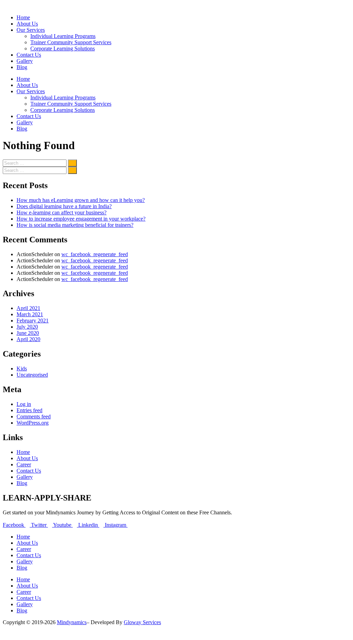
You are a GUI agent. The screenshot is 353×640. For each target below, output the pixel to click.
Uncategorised (32, 375)
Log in (24, 404)
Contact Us (29, 55)
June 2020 (28, 333)
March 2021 (30, 314)
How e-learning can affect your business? (62, 212)
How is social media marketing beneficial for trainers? (75, 225)
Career (24, 464)
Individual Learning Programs (62, 36)
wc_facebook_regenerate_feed (94, 254)
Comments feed (34, 416)
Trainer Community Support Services (70, 42)
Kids (22, 368)
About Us (27, 24)
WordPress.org (33, 423)
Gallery (25, 61)
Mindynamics (72, 622)
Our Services (31, 30)
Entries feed (29, 410)
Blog (22, 67)
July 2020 (27, 327)
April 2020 (28, 339)
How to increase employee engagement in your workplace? (81, 219)
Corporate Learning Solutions (62, 48)
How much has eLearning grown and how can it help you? (81, 200)
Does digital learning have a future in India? (64, 206)
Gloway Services (142, 622)
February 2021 (33, 320)
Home (23, 17)
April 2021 (28, 308)
